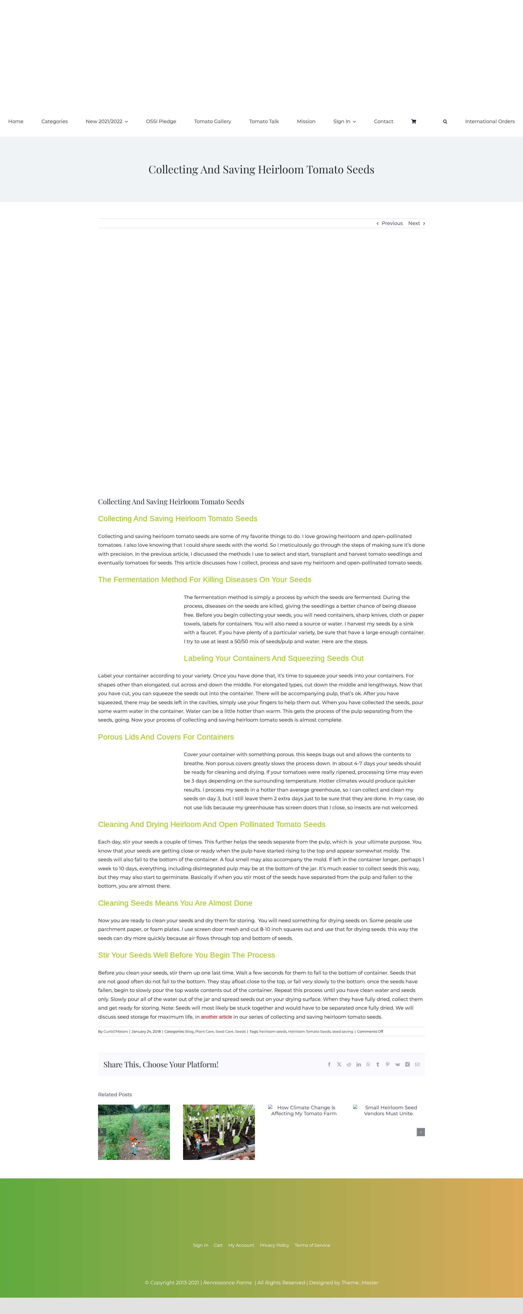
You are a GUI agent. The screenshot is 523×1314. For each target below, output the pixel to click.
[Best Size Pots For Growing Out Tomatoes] (219, 1108)
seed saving (342, 1031)
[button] (445, 121)
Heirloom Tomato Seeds (309, 1031)
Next (414, 223)
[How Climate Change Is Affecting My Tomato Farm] (304, 1108)
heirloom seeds (273, 1031)
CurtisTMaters (116, 1031)
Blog (189, 1031)
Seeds (240, 1031)
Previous (392, 223)
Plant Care (204, 1031)
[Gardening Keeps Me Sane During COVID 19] (134, 1108)
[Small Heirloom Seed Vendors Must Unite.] (389, 1108)
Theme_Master (360, 1283)
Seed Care (224, 1031)
